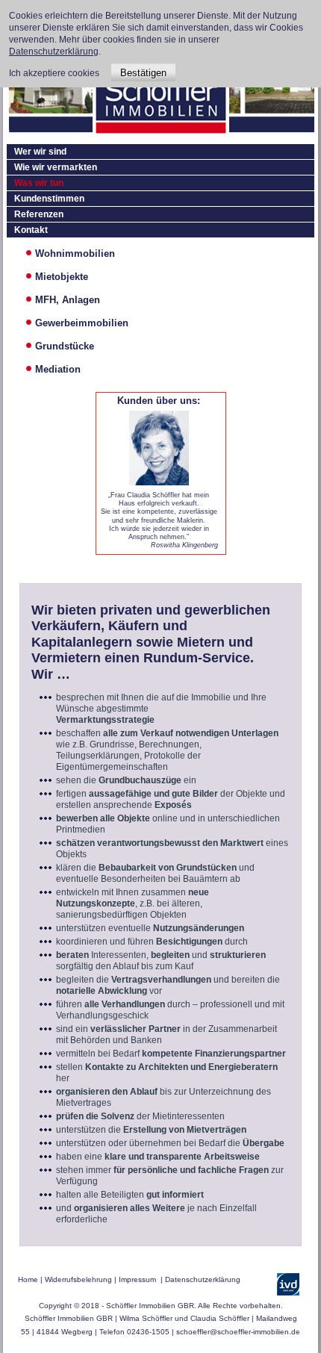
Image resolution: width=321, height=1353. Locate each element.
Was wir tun (38, 183)
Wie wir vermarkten (55, 167)
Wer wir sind (40, 151)
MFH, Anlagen (67, 299)
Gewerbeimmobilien (81, 323)
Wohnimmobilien (75, 253)
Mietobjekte (61, 276)
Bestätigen (143, 72)
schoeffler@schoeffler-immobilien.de (238, 1332)
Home (28, 1279)
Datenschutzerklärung (202, 1279)
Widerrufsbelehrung (78, 1279)
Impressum (137, 1279)
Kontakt (31, 230)
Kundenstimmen (49, 198)
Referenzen (38, 214)
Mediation (58, 369)
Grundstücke (64, 346)
